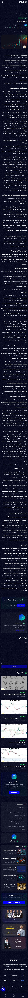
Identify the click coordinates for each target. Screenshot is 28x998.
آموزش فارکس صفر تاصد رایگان (14, 513)
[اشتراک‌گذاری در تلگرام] (25, 31)
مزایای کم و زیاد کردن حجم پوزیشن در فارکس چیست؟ (15, 810)
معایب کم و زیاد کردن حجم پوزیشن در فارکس (16, 812)
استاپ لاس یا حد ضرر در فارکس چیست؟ (12, 465)
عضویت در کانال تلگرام (13, 902)
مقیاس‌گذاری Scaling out (19, 823)
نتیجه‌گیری (23, 829)
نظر (25, 655)
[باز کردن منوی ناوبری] (2, 2)
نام (26, 642)
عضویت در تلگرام (21, 605)
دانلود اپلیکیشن (14, 792)
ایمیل (25, 648)
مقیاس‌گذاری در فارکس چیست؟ (19, 807)
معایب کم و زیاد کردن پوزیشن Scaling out (16, 826)
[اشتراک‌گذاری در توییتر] (18, 31)
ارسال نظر (14, 666)
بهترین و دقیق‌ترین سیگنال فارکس (12, 83)
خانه (24, 13)
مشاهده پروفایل (19, 630)
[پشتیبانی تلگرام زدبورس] (3, 989)
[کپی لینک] (15, 31)
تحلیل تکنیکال (11, 13)
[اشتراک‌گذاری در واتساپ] (22, 31)
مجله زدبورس (18, 13)
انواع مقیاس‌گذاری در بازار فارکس (19, 815)
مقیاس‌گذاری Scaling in (19, 818)
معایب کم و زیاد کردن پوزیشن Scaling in (16, 821)
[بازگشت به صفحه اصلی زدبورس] (23, 2)
